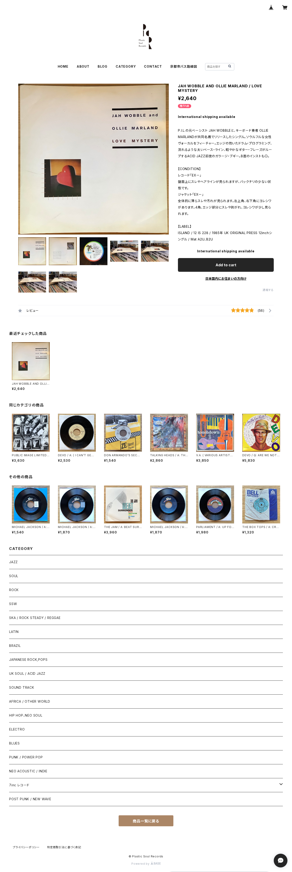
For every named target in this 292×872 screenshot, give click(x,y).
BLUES (14, 743)
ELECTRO (17, 729)
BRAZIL (15, 646)
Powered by (141, 863)
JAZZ (13, 562)
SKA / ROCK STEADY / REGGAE (35, 618)
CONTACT (153, 66)
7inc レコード (19, 785)
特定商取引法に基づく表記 (64, 847)
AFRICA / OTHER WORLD (29, 701)
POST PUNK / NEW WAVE (30, 799)
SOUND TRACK (21, 687)
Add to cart (226, 265)
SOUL (13, 576)
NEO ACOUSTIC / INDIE (28, 771)
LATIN (14, 632)
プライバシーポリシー (26, 847)
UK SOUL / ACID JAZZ (27, 673)
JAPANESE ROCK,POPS (28, 659)
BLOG (102, 66)
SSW (13, 604)
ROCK (14, 590)
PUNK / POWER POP (26, 757)
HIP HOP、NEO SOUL (25, 715)
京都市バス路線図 (183, 66)
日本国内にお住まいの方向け (225, 278)
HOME (63, 66)
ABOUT (83, 66)
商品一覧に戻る (146, 821)
